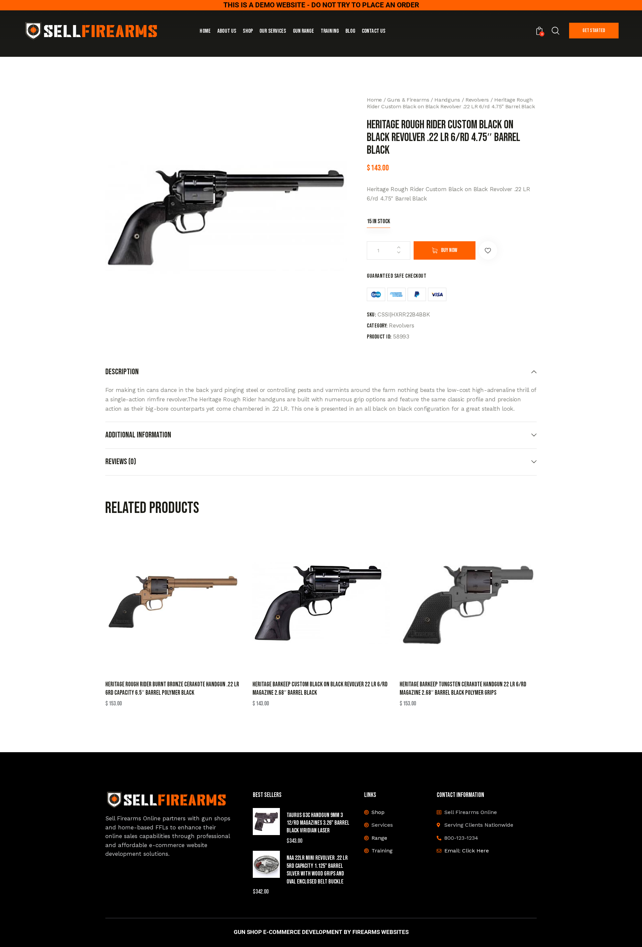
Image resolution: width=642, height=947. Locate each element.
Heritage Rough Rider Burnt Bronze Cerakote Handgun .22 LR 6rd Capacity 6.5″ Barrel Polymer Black (172, 689)
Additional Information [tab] (138, 435)
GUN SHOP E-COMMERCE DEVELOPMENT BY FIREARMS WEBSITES (321, 932)
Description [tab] (122, 372)
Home (374, 100)
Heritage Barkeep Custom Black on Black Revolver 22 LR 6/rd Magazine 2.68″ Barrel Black (320, 689)
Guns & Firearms (408, 100)
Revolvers (477, 100)
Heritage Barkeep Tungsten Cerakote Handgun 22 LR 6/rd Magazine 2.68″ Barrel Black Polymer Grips (463, 689)
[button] (488, 250)
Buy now (449, 250)
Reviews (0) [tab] (120, 461)
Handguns (447, 100)
